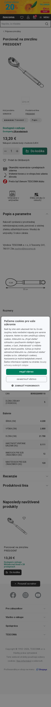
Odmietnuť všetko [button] (26, 379)
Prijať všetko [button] (26, 371)
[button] (25, 385)
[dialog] (25, 353)
